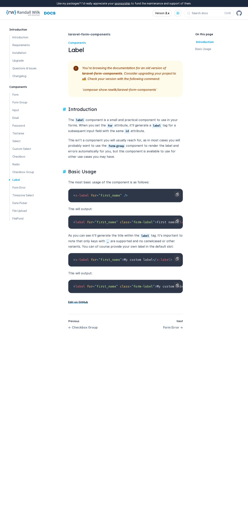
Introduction (20, 37)
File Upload (19, 210)
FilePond (17, 218)
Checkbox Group (23, 172)
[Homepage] (23, 13)
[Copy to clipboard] (177, 194)
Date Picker (19, 203)
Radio (16, 164)
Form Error (19, 187)
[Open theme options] (177, 13)
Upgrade (18, 60)
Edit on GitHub (78, 302)
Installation (19, 52)
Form (15, 94)
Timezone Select (23, 195)
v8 (84, 79)
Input (15, 110)
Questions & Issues (24, 68)
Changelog (19, 76)
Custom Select (21, 148)
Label (16, 179)
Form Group (19, 102)
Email (15, 117)
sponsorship (122, 3)
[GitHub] (239, 13)
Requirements (21, 45)
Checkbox (18, 156)
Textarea (18, 133)
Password (18, 125)
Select (16, 141)
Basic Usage (203, 49)
